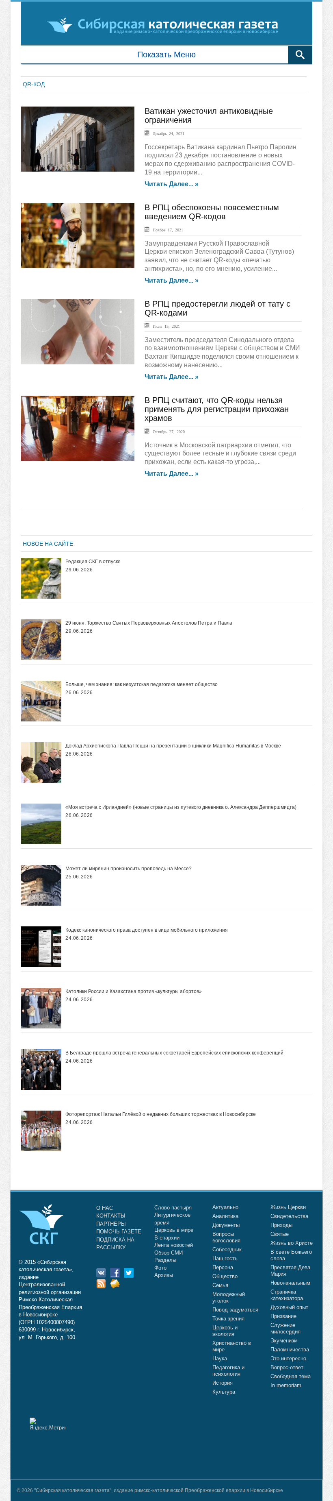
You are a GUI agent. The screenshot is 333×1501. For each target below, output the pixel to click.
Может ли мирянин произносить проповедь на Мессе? (128, 868)
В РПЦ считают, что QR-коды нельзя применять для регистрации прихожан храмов (217, 409)
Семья (220, 1285)
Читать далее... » (172, 184)
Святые (279, 1234)
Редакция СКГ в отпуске (93, 561)
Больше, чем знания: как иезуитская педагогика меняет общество (141, 684)
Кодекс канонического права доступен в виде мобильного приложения (146, 930)
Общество (225, 1276)
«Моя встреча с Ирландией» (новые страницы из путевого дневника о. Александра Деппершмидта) (180, 807)
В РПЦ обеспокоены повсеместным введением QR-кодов (212, 212)
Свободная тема (290, 1376)
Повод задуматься (235, 1310)
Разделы (165, 1260)
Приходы (281, 1225)
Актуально (225, 1207)
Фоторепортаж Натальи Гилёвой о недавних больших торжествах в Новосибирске (160, 1114)
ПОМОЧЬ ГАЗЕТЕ (118, 1232)
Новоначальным (290, 1283)
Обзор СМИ (168, 1253)
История (222, 1383)
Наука (219, 1358)
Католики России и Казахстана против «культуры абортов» (133, 991)
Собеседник (227, 1249)
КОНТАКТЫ (110, 1216)
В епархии (166, 1238)
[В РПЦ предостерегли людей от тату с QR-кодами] (77, 331)
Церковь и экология (225, 1331)
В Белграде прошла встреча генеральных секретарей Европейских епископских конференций (174, 1053)
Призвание (283, 1316)
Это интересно (288, 1358)
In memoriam (285, 1385)
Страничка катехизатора (286, 1295)
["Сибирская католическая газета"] (165, 25)
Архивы (163, 1275)
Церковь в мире (173, 1230)
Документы (226, 1225)
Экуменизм (284, 1341)
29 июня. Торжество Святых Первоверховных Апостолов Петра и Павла (148, 623)
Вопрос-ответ (286, 1367)
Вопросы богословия (226, 1237)
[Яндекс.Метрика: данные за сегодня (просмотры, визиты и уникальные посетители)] (47, 1424)
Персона (222, 1267)
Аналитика (225, 1216)
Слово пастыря (173, 1208)
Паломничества (289, 1349)
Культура (223, 1392)
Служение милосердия (285, 1328)
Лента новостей (173, 1245)
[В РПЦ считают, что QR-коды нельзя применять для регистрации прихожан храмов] (77, 428)
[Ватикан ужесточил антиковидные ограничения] (77, 139)
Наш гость (225, 1258)
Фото (160, 1268)
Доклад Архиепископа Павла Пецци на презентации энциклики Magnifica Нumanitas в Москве (173, 746)
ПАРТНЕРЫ (111, 1224)
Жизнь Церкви (288, 1207)
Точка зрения (228, 1319)
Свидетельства (289, 1216)
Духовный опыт (289, 1307)
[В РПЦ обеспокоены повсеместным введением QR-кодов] (77, 235)
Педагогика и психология (228, 1370)
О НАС (104, 1208)
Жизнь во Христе (291, 1243)
